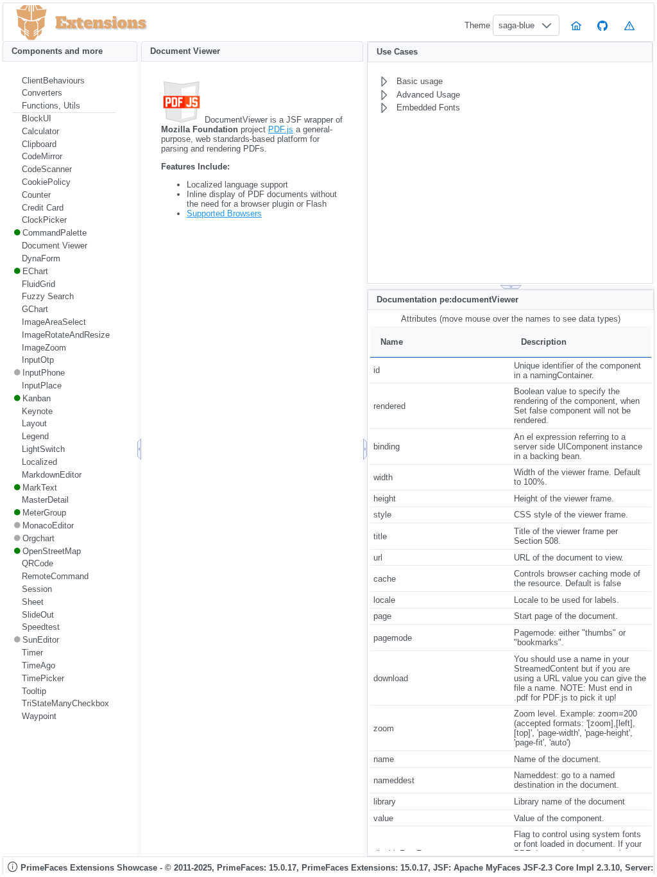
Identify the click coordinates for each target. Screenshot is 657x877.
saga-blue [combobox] (516, 25)
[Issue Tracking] (629, 25)
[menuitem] (64, 80)
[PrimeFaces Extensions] (31, 22)
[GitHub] (603, 25)
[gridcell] (440, 370)
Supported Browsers (224, 213)
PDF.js (280, 129)
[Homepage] (576, 25)
